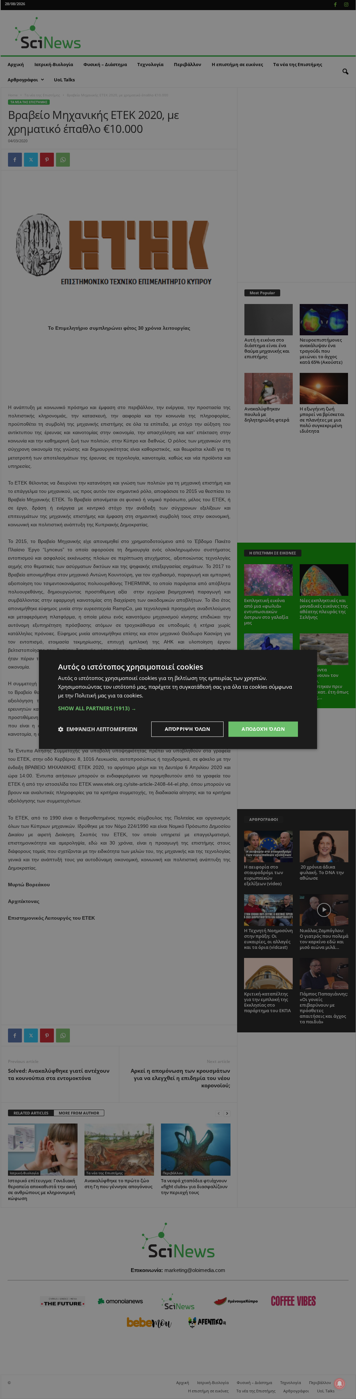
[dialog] (178, 699)
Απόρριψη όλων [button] (187, 729)
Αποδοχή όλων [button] (263, 729)
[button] (178, 708)
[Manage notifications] (339, 1383)
